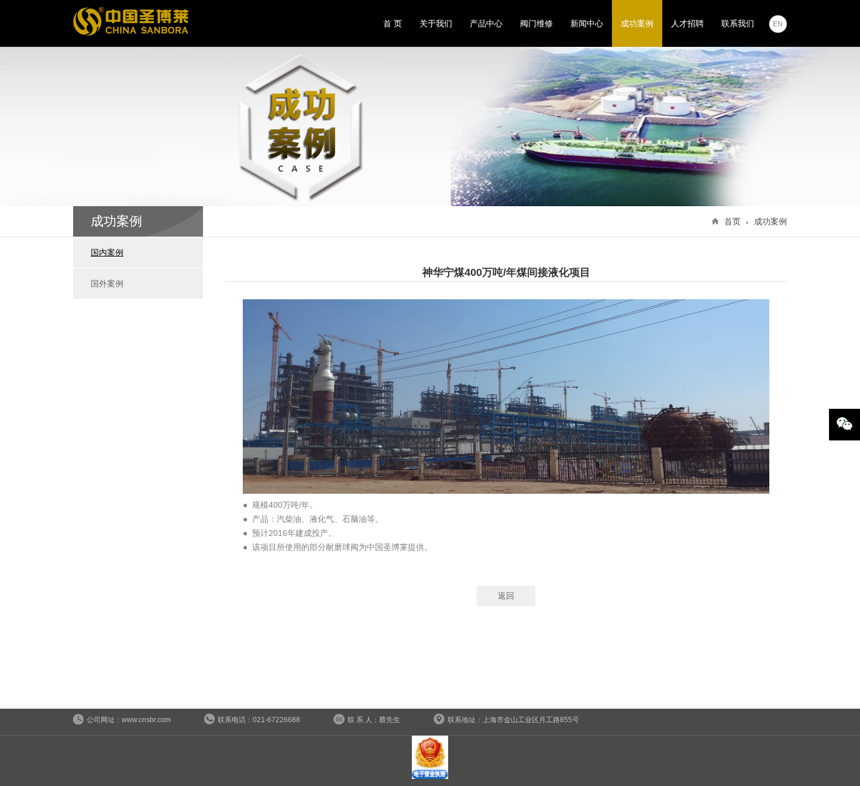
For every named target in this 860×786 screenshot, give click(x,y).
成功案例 (637, 23)
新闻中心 (586, 23)
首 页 (392, 23)
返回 (506, 595)
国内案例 (107, 252)
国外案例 (107, 283)
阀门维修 (536, 23)
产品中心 (486, 23)
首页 (732, 221)
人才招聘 (687, 23)
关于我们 (435, 23)
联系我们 (737, 23)
